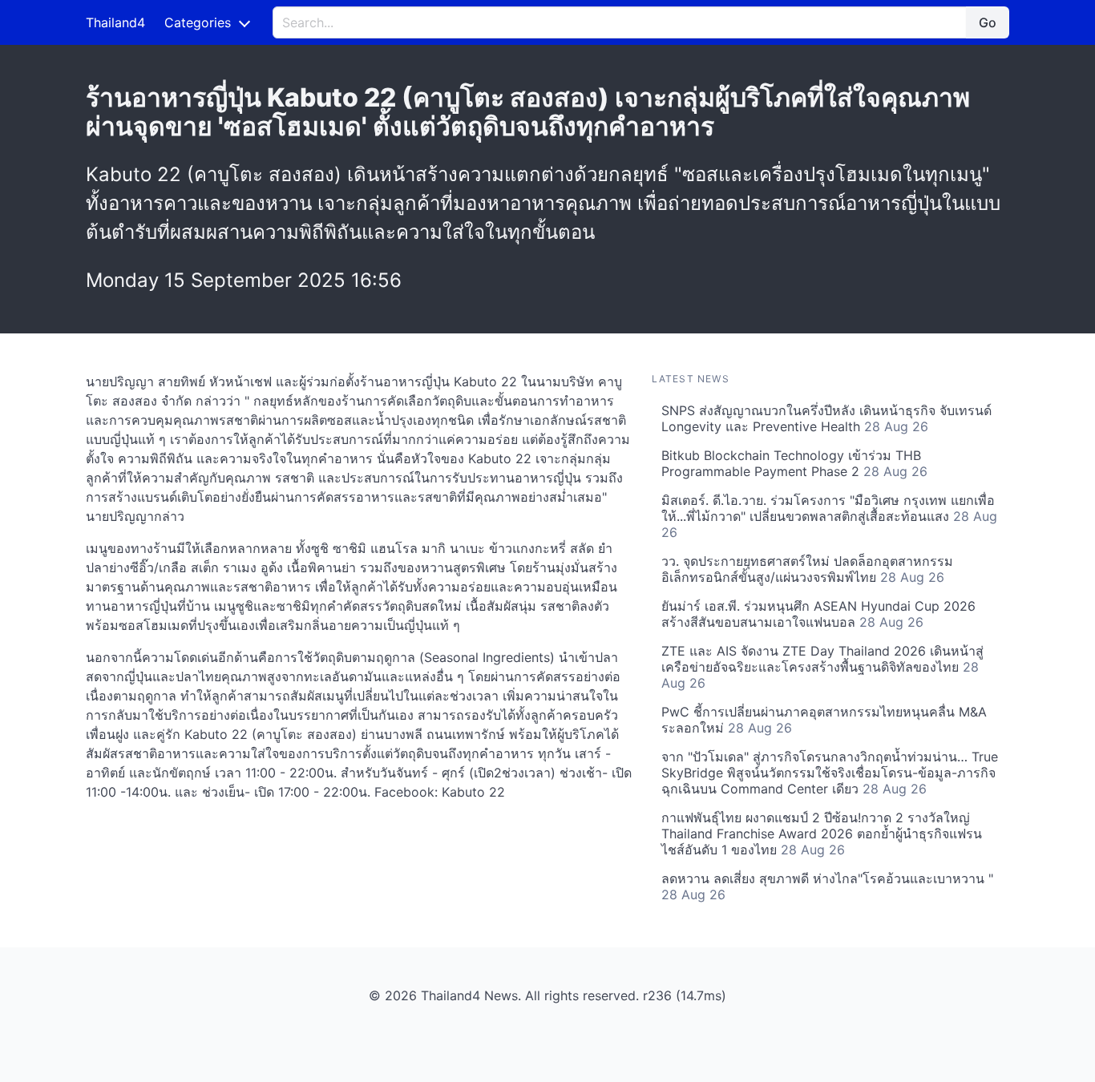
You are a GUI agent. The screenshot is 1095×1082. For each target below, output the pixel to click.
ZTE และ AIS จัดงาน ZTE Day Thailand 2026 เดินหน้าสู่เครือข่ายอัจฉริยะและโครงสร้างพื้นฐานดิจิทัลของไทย (822, 667)
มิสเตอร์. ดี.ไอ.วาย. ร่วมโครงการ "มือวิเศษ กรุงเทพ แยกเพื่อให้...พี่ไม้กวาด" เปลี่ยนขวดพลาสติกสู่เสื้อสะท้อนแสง (829, 516)
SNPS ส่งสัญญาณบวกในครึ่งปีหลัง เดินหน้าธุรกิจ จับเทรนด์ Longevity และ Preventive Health (826, 418)
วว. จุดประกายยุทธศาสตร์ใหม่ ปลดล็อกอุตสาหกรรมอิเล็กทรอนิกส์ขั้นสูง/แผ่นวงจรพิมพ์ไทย (807, 569)
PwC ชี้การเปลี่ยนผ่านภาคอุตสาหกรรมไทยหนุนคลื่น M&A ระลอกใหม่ (824, 720)
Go (987, 22)
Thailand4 (115, 22)
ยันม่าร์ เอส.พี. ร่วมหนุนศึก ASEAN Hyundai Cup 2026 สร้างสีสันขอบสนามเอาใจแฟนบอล (818, 614)
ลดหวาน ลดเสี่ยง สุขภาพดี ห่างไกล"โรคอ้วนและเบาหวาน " (827, 886)
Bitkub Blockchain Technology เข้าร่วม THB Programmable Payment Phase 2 (794, 463)
